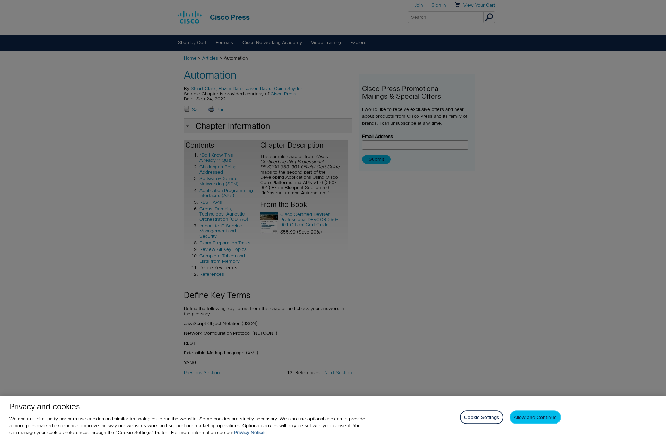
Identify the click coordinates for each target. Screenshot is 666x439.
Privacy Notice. (250, 432)
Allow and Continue (535, 417)
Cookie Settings (481, 417)
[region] (333, 417)
